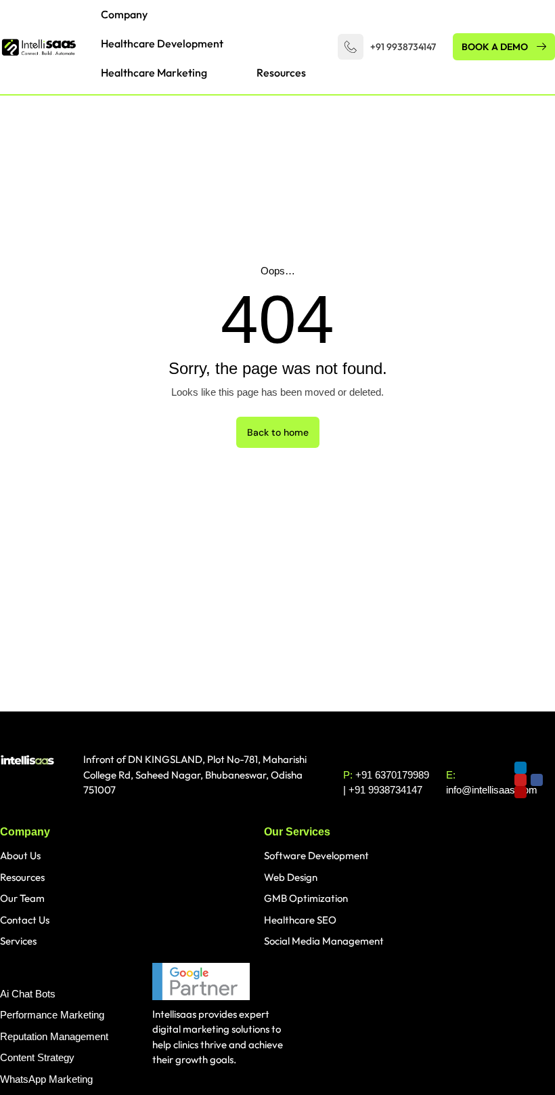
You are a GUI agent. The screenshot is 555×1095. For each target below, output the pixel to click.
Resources (281, 72)
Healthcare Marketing (154, 72)
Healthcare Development (162, 43)
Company (124, 14)
